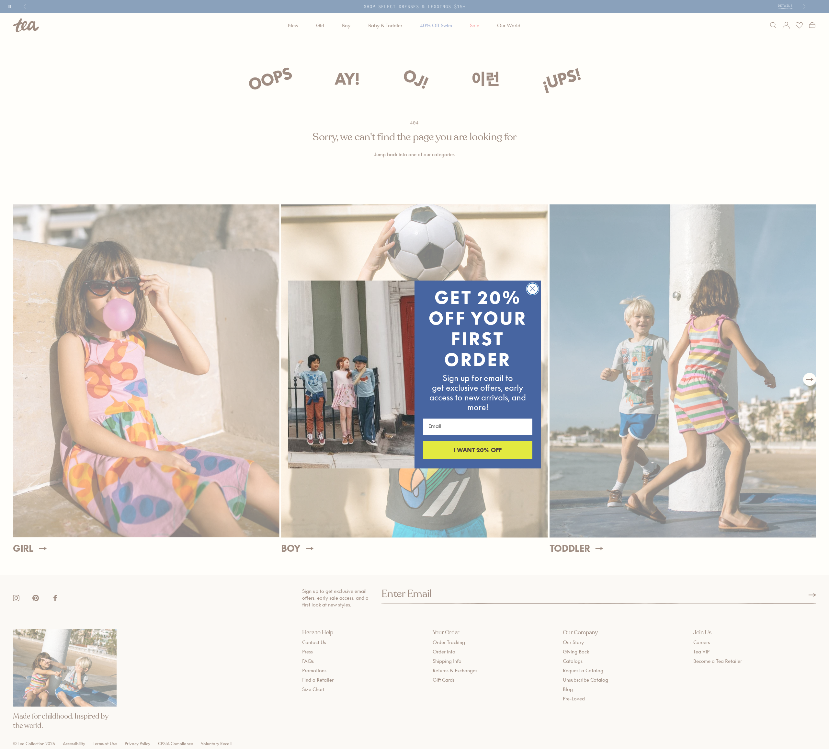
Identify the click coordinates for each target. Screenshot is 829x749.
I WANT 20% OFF (478, 450)
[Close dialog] (532, 288)
